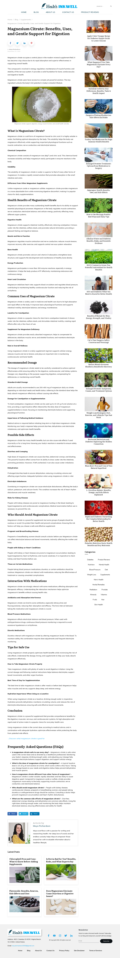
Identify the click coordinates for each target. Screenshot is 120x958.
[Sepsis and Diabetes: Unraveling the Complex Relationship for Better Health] (98, 508)
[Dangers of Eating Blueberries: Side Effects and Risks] (98, 106)
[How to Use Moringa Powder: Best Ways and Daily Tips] (98, 205)
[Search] (110, 6)
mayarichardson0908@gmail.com (23, 946)
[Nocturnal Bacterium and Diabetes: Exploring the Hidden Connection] (98, 430)
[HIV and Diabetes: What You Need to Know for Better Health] (98, 283)
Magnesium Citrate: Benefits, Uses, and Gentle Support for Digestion (40, 31)
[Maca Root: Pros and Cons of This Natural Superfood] (98, 457)
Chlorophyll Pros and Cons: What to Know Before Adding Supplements (24, 870)
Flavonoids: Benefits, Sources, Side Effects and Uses (24, 902)
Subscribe (106, 941)
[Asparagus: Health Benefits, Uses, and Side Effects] (98, 181)
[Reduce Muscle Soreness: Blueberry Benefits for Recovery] (98, 355)
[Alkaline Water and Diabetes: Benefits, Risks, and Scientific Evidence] (98, 230)
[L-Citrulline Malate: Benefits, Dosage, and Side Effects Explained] (98, 481)
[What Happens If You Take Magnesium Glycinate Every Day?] (98, 53)
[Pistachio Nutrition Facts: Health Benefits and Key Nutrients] (98, 534)
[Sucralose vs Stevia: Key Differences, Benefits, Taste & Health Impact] (98, 80)
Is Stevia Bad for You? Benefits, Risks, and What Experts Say (61, 870)
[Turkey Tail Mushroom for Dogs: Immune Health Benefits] (98, 130)
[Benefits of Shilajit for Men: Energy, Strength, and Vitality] (98, 307)
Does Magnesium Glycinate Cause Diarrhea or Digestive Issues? (61, 902)
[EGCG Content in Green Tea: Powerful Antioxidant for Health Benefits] (98, 256)
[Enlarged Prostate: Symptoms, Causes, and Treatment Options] (98, 380)
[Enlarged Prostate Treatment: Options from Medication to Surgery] (98, 155)
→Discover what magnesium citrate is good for (26, 738)
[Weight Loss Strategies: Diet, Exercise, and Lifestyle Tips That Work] (98, 404)
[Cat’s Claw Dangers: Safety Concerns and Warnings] (98, 331)
